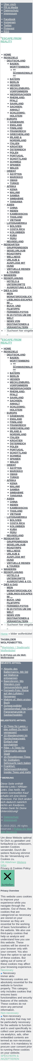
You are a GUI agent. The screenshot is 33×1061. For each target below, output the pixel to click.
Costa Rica (17, 229)
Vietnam (15, 220)
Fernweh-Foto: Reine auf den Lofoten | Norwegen (16, 693)
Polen (14, 152)
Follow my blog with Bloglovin (16, 830)
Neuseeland (15, 241)
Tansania (16, 201)
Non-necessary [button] (10, 1012)
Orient (11, 171)
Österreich (18, 149)
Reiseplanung (13, 278)
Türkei (14, 183)
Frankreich (18, 131)
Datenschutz (11, 10)
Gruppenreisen (17, 247)
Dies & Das (11, 290)
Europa (12, 119)
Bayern (15, 79)
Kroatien (16, 146)
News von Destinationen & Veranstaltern (18, 324)
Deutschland (16, 60)
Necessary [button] (7, 969)
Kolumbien (17, 232)
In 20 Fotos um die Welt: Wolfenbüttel (13, 656)
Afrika (11, 186)
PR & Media (11, 7)
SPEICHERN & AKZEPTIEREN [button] (10, 1057)
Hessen (15, 85)
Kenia (13, 189)
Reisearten (11, 244)
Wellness (13, 256)
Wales (14, 168)
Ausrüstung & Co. (19, 287)
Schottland (18, 158)
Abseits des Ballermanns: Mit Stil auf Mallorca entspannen (16, 673)
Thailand (16, 217)
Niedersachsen (20, 94)
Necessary (9, 973)
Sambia (14, 195)
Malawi (15, 192)
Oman (13, 180)
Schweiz (15, 161)
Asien (10, 204)
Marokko (16, 177)
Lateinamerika (17, 223)
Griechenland (20, 134)
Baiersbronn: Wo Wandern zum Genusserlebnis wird (16, 684)
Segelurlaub (16, 250)
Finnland (16, 128)
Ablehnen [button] (10, 862)
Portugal (17, 155)
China (14, 207)
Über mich (10, 4)
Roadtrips (14, 253)
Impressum (10, 13)
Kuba (13, 235)
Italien (14, 143)
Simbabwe (16, 198)
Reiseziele (11, 57)
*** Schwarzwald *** (22, 72)
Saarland (17, 103)
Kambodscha (19, 213)
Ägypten (16, 174)
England (16, 125)
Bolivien (15, 226)
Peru (13, 238)
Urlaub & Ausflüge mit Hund (16, 262)
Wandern (10, 275)
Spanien (15, 164)
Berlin (14, 82)
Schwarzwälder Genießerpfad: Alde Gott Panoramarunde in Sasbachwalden (18, 710)
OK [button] (2, 862)
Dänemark (17, 122)
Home (7, 54)
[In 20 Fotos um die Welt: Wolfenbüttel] (16, 650)
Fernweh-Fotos (17, 312)
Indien (14, 210)
